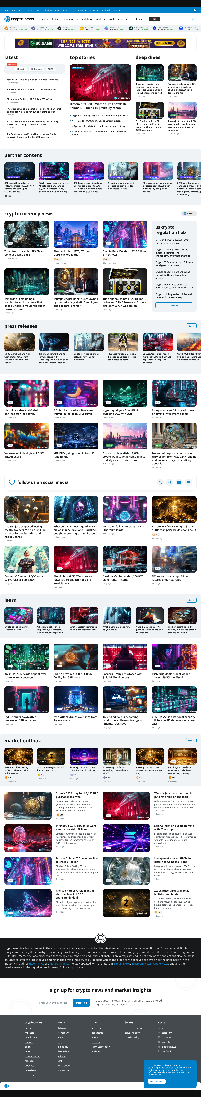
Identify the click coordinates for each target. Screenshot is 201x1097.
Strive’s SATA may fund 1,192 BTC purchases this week (77, 794)
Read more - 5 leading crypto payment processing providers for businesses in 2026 (123, 171)
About (57, 10)
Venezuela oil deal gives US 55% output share (25, 454)
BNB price (90, 28)
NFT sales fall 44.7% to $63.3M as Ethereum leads (96, 120)
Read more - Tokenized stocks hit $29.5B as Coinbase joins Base (26, 234)
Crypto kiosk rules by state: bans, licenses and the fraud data (174, 286)
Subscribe (81, 1002)
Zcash (41, 774)
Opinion (68, 19)
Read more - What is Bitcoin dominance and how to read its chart (84, 615)
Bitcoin (58, 259)
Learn (139, 19)
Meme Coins (33, 10)
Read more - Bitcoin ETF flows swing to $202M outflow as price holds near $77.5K (174, 509)
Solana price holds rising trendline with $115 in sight (84, 769)
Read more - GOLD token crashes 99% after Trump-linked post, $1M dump (76, 393)
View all (174, 305)
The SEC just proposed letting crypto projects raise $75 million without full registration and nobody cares (25, 532)
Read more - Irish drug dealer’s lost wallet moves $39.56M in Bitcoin (174, 657)
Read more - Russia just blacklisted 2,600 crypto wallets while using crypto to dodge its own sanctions (182, 110)
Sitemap (29, 1075)
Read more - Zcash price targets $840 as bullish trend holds (51, 756)
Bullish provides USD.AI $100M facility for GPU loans (73, 675)
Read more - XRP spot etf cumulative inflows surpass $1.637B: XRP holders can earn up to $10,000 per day (19, 171)
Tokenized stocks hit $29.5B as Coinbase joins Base (23, 252)
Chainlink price (188, 28)
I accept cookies (156, 1081)
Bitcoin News (122, 963)
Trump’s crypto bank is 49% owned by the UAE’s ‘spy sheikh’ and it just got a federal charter (182, 88)
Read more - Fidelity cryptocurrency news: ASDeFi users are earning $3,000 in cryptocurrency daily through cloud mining (54, 171)
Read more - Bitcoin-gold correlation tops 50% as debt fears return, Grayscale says (182, 756)
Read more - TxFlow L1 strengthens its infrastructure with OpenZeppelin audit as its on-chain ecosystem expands (54, 342)
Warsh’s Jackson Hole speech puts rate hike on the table (173, 794)
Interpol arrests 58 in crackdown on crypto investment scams (173, 412)
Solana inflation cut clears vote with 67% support (174, 827)
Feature (56, 19)
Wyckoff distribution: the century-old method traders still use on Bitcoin (182, 629)
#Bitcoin (21, 69)
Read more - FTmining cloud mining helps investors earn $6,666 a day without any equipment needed (158, 171)
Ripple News (160, 963)
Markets (100, 19)
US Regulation (84, 19)
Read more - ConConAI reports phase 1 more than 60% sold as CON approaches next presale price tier (158, 342)
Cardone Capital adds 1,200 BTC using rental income (123, 578)
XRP (8, 196)
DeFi (60, 1060)
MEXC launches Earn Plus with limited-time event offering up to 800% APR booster (17, 358)
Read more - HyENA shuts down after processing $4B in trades (26, 699)
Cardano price (164, 28)
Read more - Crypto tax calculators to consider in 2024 (18, 615)
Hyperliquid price (138, 28)
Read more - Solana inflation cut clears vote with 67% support (126, 838)
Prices (128, 19)
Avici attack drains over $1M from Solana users (75, 718)
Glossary (118, 10)
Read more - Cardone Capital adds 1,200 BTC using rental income (125, 559)
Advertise (82, 10)
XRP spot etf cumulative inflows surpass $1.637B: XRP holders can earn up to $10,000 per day (19, 187)
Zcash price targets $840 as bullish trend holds (51, 769)
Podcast (29, 1065)
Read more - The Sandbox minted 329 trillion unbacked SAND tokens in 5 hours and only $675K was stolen (150, 110)
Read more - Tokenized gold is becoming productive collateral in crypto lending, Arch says (125, 699)
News (43, 19)
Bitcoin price (15, 28)
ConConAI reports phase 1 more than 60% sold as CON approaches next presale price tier (157, 358)
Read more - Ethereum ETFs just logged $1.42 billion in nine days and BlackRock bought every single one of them (76, 509)
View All (191, 326)
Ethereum (107, 777)
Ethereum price (42, 28)
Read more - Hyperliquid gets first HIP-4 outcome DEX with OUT (125, 393)
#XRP (50, 69)
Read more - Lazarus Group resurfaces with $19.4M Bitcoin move (125, 657)
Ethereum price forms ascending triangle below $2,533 (115, 770)
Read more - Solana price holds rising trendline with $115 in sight (84, 756)
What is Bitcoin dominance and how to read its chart (83, 628)
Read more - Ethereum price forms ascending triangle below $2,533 (117, 756)
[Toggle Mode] (195, 10)
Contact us (47, 10)
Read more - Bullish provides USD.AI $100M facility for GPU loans (76, 657)
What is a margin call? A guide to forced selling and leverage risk (149, 629)
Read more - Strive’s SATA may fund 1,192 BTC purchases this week (28, 806)
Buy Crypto (9, 10)
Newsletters (69, 10)
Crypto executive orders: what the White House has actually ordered (172, 275)
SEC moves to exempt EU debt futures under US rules (171, 578)
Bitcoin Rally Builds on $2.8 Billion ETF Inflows (124, 252)
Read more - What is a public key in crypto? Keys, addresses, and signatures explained (51, 615)
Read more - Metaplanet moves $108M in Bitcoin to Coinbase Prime (126, 871)
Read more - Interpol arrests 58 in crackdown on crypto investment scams (174, 393)
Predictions (115, 19)
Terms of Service (133, 1028)
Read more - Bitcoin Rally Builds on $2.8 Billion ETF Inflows (125, 234)
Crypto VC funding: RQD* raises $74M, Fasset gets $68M (100, 115)
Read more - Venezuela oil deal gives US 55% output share (26, 436)
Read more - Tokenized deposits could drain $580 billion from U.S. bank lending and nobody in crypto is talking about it (174, 436)
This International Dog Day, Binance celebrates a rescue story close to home (122, 356)
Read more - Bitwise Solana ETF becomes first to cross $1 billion (28, 871)
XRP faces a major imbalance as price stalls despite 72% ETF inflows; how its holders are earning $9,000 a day (88, 187)
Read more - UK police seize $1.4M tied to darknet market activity (26, 393)
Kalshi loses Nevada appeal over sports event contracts (25, 675)
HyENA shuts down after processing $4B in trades (20, 718)
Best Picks (106, 10)
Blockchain (64, 1051)
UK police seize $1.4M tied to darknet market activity (98, 126)
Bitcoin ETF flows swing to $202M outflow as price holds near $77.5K (174, 528)
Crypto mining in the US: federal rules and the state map (173, 296)
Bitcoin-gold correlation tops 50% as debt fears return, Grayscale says (180, 770)
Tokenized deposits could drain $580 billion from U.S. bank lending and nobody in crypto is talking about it (174, 458)
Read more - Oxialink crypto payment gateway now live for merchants (89, 342)
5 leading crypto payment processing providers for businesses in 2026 (121, 186)
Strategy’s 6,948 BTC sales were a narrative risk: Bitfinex (76, 827)
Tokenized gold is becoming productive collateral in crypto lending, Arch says (122, 720)
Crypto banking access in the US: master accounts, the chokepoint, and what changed (173, 252)
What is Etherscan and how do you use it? (116, 628)
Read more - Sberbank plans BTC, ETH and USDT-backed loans (76, 234)
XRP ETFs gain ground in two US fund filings (74, 454)
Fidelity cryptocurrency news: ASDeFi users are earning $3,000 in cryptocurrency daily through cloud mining (54, 187)
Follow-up (94, 10)
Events (21, 10)
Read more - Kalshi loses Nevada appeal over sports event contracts (26, 657)
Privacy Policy (132, 1032)
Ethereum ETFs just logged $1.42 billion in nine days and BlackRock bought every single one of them (75, 530)
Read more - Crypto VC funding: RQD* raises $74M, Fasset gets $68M (26, 559)
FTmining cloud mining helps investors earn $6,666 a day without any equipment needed (157, 187)
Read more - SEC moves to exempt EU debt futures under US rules (174, 559)
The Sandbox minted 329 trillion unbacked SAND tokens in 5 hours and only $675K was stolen (149, 125)
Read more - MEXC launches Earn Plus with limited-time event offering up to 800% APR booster (19, 342)
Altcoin (62, 1056)
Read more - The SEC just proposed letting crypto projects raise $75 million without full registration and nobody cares (26, 509)
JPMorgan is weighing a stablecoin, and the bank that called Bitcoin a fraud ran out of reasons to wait (149, 88)
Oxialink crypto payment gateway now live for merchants (86, 356)
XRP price (66, 28)
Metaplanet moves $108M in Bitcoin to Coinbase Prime (172, 859)
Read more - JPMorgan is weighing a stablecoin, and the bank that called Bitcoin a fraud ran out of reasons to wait (150, 72)
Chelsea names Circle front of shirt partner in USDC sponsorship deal (75, 894)
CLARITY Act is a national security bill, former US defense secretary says (173, 720)
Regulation (64, 1065)
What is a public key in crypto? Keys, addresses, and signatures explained (50, 629)
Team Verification (101, 1046)
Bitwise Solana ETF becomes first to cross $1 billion (77, 859)
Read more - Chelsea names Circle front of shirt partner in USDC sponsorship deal (28, 903)
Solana (74, 774)
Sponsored (64, 1070)
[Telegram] (169, 482)
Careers (96, 1042)
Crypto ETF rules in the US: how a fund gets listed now (174, 264)
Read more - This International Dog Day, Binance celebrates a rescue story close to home (123, 342)
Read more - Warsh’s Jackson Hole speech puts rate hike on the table (126, 806)
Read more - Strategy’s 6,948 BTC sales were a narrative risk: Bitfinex (28, 838)
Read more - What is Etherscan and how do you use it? (117, 615)
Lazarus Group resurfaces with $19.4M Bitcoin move (122, 675)
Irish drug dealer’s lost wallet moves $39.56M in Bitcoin (171, 675)
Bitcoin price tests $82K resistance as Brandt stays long (149, 770)
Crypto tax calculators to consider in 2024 (17, 628)
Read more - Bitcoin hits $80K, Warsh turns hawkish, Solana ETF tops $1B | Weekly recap (76, 559)
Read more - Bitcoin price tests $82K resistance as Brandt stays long (150, 756)
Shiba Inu (63, 1046)
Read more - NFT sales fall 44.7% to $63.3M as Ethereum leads (125, 509)
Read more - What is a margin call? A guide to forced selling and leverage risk (150, 615)
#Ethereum (36, 69)
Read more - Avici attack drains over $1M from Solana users (76, 699)
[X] (160, 482)
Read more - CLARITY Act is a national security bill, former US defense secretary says (174, 699)
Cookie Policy (132, 1037)
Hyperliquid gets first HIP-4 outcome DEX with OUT (120, 412)
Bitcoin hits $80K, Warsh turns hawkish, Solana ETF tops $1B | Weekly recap (98, 106)
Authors (96, 1051)
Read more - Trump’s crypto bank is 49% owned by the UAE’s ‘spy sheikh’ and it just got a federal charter (182, 72)
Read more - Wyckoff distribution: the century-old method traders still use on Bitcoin (182, 615)
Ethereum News (141, 963)
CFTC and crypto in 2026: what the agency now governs (172, 241)
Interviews (30, 1070)
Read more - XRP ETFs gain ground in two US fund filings (76, 436)
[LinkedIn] (179, 482)
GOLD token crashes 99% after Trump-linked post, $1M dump (73, 412)
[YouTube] (188, 482)
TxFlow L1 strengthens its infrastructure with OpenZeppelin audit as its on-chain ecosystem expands (54, 358)
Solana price (114, 28)
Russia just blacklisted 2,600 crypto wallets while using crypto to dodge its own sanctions (182, 125)
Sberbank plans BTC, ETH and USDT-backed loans (72, 252)
